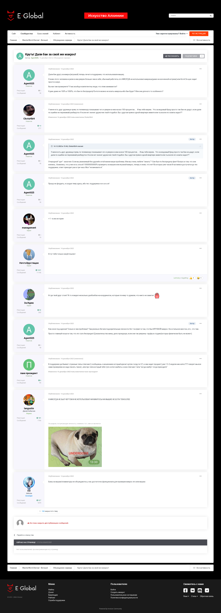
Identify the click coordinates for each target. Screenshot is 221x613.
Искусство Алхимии (106, 16)
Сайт (14, 33)
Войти (113, 590)
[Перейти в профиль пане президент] (29, 365)
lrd (28, 490)
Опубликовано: (61, 69)
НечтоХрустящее (29, 263)
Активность (70, 33)
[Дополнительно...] (200, 68)
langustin (29, 408)
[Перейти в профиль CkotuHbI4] (29, 110)
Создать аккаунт (118, 592)
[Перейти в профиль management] (29, 219)
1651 (39, 270)
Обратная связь (207, 596)
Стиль (194, 596)
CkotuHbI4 (29, 118)
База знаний (42, 33)
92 (40, 310)
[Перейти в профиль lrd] (29, 482)
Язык (185, 596)
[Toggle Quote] (52, 146)
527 (39, 500)
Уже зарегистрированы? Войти (171, 33)
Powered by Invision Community (110, 609)
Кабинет (56, 33)
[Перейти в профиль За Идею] (29, 294)
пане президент (29, 373)
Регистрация (199, 33)
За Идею (29, 303)
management (29, 227)
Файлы (51, 590)
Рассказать (173, 56)
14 (40, 126)
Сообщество (27, 33)
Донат (51, 592)
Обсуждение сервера (62, 58)
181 (39, 418)
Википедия (53, 595)
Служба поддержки (56, 600)
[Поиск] (211, 16)
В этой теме (200, 15)
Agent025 (29, 83)
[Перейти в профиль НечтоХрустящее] (29, 254)
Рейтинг (51, 598)
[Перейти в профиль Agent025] (20, 56)
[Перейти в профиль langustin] (29, 400)
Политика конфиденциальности (124, 598)
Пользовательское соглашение (124, 595)
